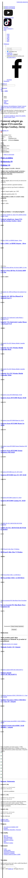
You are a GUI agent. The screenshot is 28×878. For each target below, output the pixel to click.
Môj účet (6, 835)
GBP (8, 40)
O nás (5, 848)
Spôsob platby (7, 850)
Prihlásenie (6, 44)
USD (8, 35)
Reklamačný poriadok (9, 853)
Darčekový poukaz (8, 842)
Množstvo (3, 150)
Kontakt (6, 828)
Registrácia (6, 81)
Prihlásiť (15, 54)
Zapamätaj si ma (13, 51)
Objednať (6, 103)
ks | (4, 91)
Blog (5, 841)
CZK (8, 37)
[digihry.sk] (4, 83)
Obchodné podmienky (9, 851)
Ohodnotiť (14, 629)
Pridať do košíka (5, 151)
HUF (8, 38)
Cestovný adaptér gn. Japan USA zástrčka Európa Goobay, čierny (13, 107)
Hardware (6, 106)
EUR (5, 30)
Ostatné (19, 106)
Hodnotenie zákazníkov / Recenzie (12, 829)
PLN (8, 41)
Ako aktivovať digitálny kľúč (11, 827)
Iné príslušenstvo (13, 106)
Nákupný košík (6, 101)
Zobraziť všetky (4, 819)
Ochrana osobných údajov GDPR (12, 854)
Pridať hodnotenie (5, 821)
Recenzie (6, 27)
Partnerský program (8, 840)
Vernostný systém (8, 838)
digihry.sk (10, 869)
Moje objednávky (8, 837)
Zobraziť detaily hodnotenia (17, 626)
